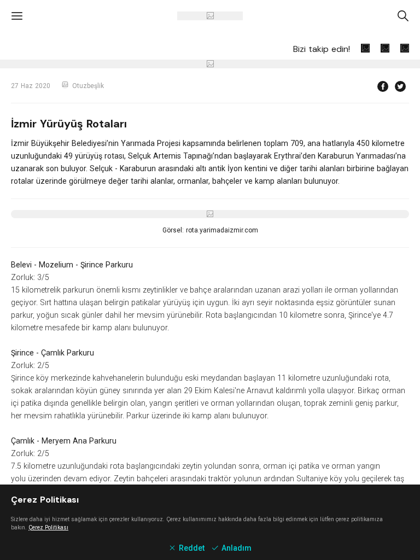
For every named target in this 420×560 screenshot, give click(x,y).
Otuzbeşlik (88, 86)
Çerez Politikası (48, 527)
